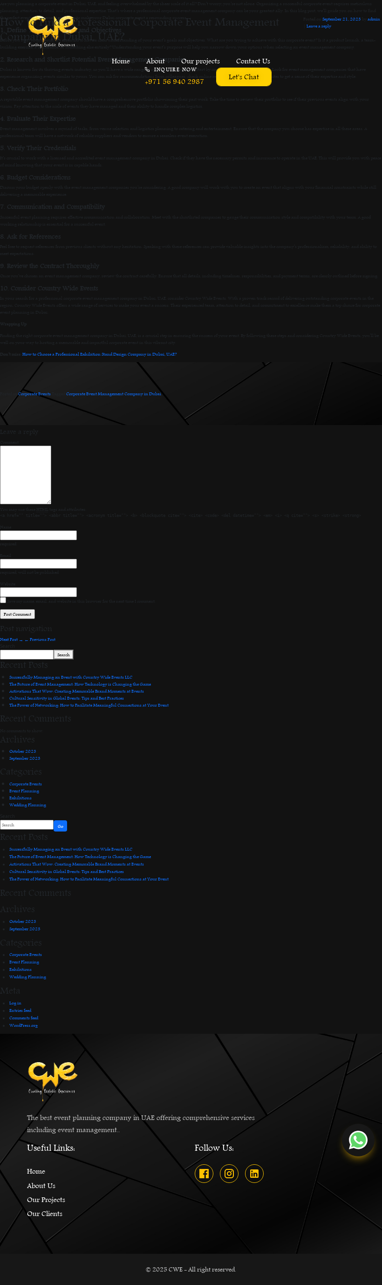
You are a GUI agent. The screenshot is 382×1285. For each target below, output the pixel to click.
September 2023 (25, 758)
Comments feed (23, 1017)
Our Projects (46, 1200)
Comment (9, 442)
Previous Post (39, 639)
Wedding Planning (27, 804)
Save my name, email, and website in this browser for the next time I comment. (81, 601)
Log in (15, 1002)
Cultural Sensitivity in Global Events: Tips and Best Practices (66, 698)
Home (36, 1171)
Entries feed (20, 1010)
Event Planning (24, 790)
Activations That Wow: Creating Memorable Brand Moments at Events (76, 691)
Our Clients (44, 1214)
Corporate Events (34, 393)
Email (5, 555)
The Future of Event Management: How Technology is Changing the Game (80, 684)
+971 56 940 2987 (174, 81)
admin (374, 18)
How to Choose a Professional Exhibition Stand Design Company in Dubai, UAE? (99, 354)
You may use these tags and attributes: (43, 509)
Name (5, 526)
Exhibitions (20, 797)
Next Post (11, 639)
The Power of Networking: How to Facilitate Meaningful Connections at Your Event (89, 705)
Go (60, 826)
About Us (41, 1186)
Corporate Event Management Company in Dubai (113, 393)
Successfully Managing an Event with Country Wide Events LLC (70, 677)
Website (7, 583)
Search (7, 646)
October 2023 (22, 751)
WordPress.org (23, 1025)
